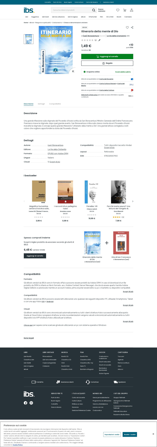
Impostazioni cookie (112, 434)
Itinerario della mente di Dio (92, 258)
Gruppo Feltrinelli (119, 398)
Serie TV (83, 366)
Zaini (119, 366)
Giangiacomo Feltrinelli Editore (122, 402)
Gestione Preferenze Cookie (81, 410)
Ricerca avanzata (101, 10)
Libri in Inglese (28, 366)
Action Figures (104, 373)
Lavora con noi (98, 407)
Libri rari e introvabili (49, 360)
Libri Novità (27, 356)
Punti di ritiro (57, 2)
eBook (26, 369)
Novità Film (84, 356)
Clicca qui (28, 325)
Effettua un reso (77, 404)
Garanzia (75, 407)
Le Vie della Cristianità (116, 36)
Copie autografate (49, 363)
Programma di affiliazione (102, 401)
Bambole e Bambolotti (103, 369)
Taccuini (121, 356)
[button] (94, 10)
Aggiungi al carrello (109, 56)
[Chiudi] (153, 434)
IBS (90, 50)
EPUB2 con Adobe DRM (58, 153)
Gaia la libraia (56, 407)
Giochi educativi (105, 362)
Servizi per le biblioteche (101, 398)
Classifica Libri (29, 360)
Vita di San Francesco (121, 257)
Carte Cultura (79, 2)
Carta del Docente (106, 79)
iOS (43, 301)
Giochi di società (105, 365)
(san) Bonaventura (91, 36)
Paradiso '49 (91, 206)
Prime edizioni (47, 356)
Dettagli (41, 104)
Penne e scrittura (123, 363)
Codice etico (97, 410)
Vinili (63, 363)
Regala (108, 63)
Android (50, 301)
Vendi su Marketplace (100, 404)
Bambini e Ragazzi (86, 369)
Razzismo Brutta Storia (122, 415)
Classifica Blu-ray (86, 363)
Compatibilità (55, 104)
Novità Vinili (65, 366)
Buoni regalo (68, 2)
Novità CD (64, 356)
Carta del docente (92, 2)
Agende (120, 360)
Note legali (29, 338)
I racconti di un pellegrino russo (65, 207)
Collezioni (46, 366)
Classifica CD (66, 360)
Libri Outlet (27, 363)
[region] (78, 434)
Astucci (120, 369)
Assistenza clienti (108, 2)
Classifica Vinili (66, 369)
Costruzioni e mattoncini (103, 357)
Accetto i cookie (130, 434)
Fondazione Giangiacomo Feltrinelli (123, 407)
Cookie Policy (18, 445)
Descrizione (28, 104)
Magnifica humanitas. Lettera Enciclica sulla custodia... (39, 207)
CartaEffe (48, 2)
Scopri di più (55, 162)
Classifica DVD (85, 360)
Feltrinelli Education (120, 411)
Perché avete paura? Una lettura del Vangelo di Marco (118, 207)
